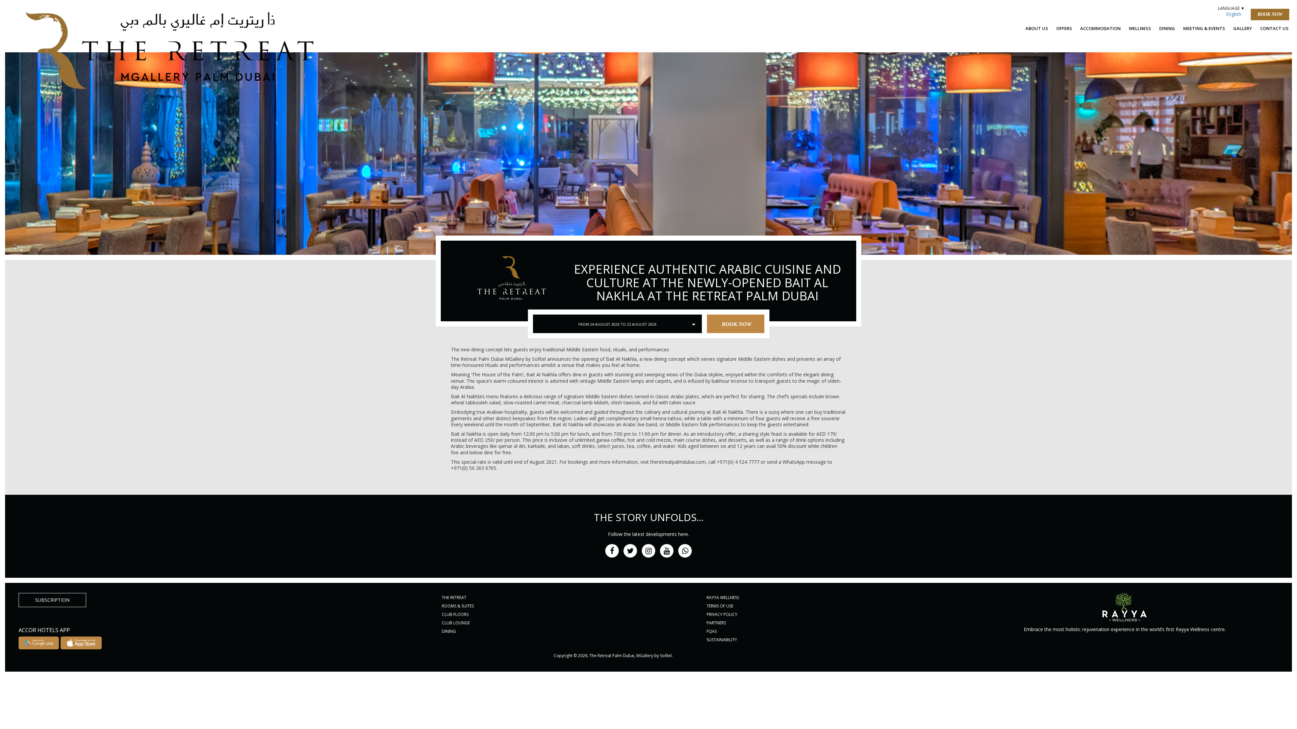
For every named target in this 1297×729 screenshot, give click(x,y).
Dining (1167, 28)
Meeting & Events (1204, 28)
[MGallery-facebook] (612, 551)
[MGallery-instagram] (648, 551)
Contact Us (1274, 28)
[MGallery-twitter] (630, 551)
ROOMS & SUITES (458, 606)
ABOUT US (1036, 28)
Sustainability (722, 640)
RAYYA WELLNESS (723, 597)
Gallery (1242, 28)
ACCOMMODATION (1100, 28)
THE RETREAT (454, 597)
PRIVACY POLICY (722, 614)
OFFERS (1064, 28)
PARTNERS (716, 623)
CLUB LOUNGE (456, 623)
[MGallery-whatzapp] (685, 551)
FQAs (712, 631)
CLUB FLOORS (455, 614)
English (1233, 14)
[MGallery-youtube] (666, 551)
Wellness (1140, 28)
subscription (52, 600)
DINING (449, 631)
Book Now (1269, 14)
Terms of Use (720, 606)
